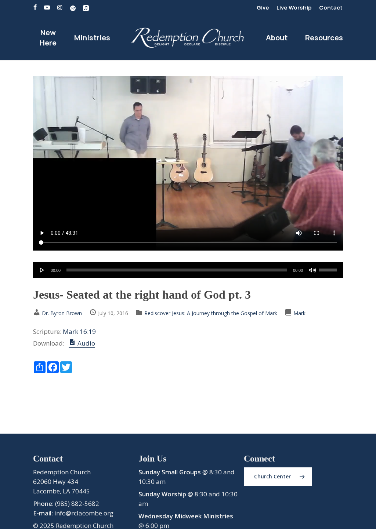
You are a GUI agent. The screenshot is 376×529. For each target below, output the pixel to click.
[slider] (329, 267)
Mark (299, 313)
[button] (278, 476)
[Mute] (312, 270)
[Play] (42, 270)
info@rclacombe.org (83, 513)
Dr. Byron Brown (62, 313)
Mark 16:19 (79, 331)
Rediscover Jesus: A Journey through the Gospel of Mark (210, 313)
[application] (188, 270)
